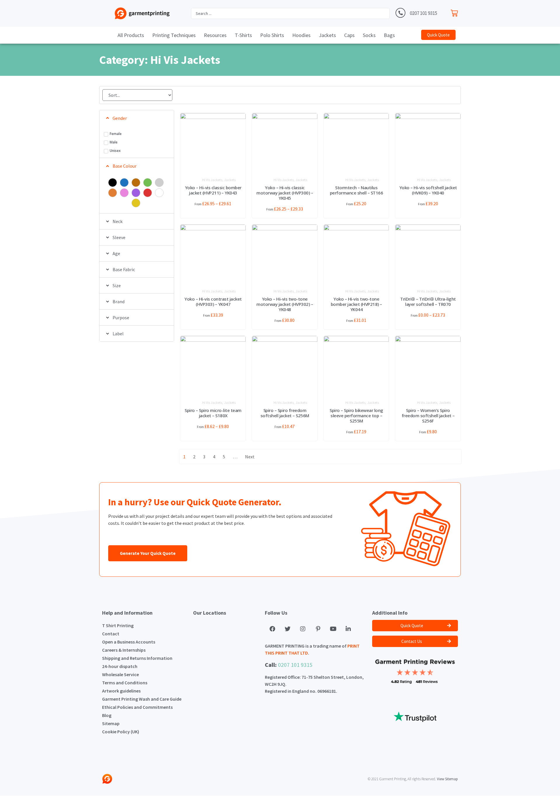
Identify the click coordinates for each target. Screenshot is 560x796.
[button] (438, 35)
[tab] (136, 118)
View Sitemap (447, 778)
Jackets (230, 180)
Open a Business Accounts (128, 642)
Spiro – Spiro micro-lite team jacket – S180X (213, 412)
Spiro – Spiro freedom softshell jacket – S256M (284, 412)
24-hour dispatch (119, 666)
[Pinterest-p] (318, 629)
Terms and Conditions (124, 682)
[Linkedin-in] (348, 629)
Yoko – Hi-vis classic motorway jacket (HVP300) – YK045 (284, 193)
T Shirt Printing (118, 625)
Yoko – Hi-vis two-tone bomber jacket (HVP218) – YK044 (356, 304)
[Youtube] (333, 629)
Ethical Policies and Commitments (137, 707)
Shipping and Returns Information (137, 658)
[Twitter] (287, 629)
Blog (106, 715)
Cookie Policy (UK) (120, 731)
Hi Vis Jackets (212, 180)
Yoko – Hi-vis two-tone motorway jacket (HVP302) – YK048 (284, 304)
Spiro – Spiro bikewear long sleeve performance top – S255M (356, 415)
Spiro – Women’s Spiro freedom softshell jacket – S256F (428, 415)
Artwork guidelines (121, 691)
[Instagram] (302, 629)
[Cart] (456, 12)
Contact (110, 634)
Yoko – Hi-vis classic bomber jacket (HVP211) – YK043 (213, 190)
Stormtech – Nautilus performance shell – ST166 (356, 190)
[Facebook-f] (272, 629)
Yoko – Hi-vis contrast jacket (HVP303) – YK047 (213, 301)
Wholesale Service (120, 674)
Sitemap (111, 723)
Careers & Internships (124, 650)
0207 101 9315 (423, 13)
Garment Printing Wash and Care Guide (141, 699)
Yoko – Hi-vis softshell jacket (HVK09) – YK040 (428, 190)
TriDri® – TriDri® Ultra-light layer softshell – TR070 (428, 301)
